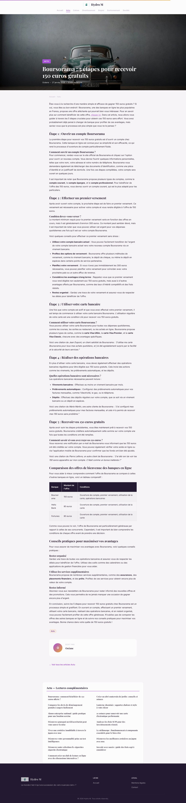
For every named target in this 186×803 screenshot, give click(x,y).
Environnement (113, 10)
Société (126, 10)
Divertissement (88, 10)
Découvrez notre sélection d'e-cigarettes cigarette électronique (66, 748)
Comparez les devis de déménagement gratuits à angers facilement (65, 706)
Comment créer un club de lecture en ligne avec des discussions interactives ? (67, 757)
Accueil (60, 10)
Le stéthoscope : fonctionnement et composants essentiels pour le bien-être (117, 731)
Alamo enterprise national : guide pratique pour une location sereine (67, 714)
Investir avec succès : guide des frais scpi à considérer (115, 748)
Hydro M (97, 4)
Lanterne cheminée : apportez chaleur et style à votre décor (117, 706)
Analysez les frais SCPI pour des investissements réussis (111, 723)
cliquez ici (96, 115)
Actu (68, 10)
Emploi (101, 10)
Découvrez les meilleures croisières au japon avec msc (116, 740)
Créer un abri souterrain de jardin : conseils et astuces (117, 698)
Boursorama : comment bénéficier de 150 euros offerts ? (66, 698)
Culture (76, 10)
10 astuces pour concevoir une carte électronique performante (112, 714)
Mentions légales (138, 783)
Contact (134, 787)
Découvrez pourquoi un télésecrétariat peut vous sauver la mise (67, 723)
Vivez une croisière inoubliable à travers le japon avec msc (67, 731)
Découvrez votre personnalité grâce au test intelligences (67, 740)
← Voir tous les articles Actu (62, 664)
